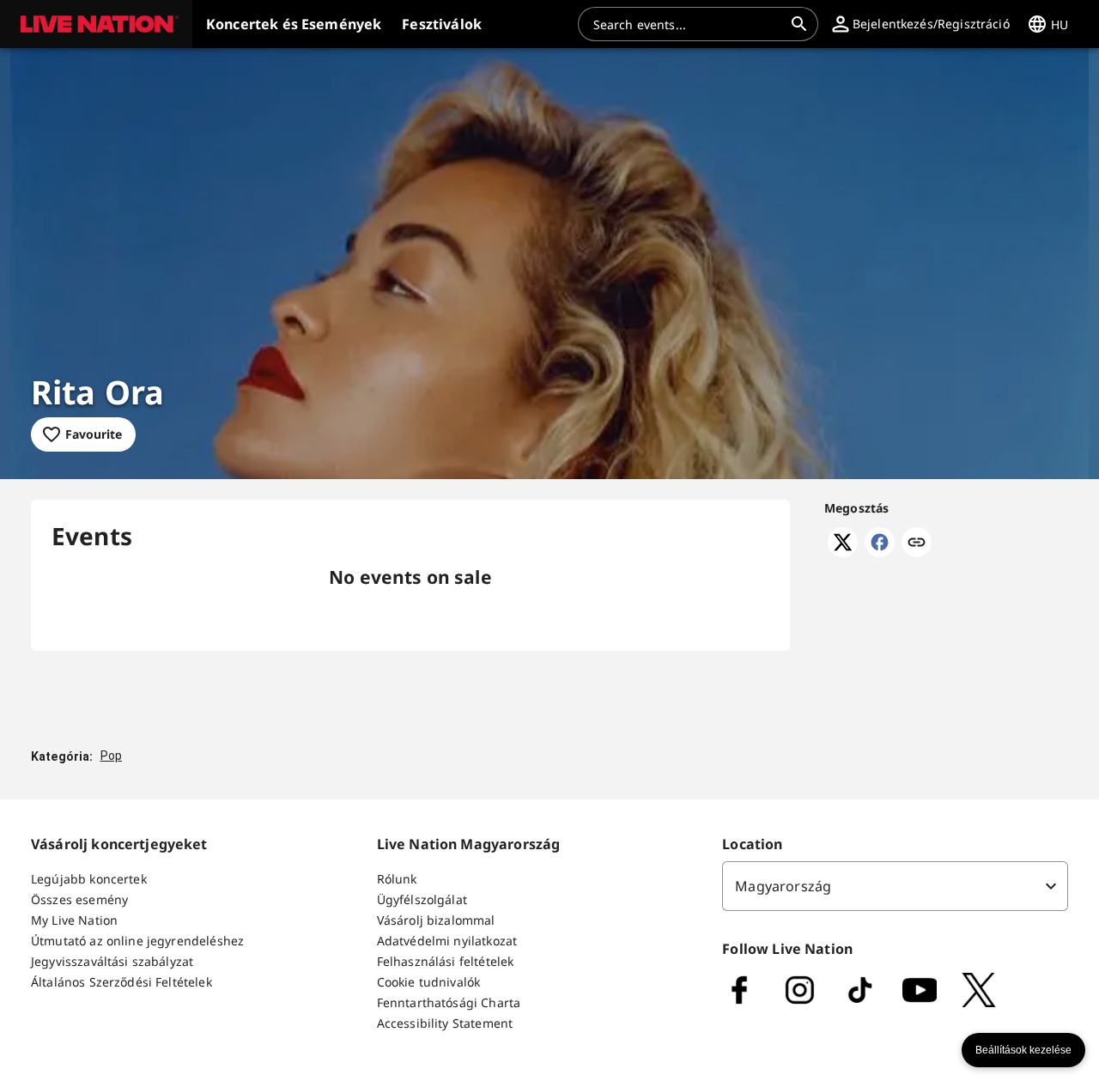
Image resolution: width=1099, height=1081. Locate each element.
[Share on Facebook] (880, 552)
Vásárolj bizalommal (436, 920)
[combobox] (687, 24)
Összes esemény (79, 899)
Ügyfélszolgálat (422, 899)
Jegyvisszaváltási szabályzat (112, 961)
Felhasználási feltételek (445, 961)
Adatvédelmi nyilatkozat (447, 940)
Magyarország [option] (783, 886)
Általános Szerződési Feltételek (121, 982)
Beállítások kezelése (1023, 1050)
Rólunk (397, 879)
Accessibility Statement (445, 1023)
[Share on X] (843, 552)
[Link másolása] (917, 543)
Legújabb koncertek (89, 879)
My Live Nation (74, 920)
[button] (96, 24)
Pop (111, 755)
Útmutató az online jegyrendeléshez (137, 940)
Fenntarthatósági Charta (448, 1002)
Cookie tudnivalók (429, 982)
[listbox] (895, 886)
